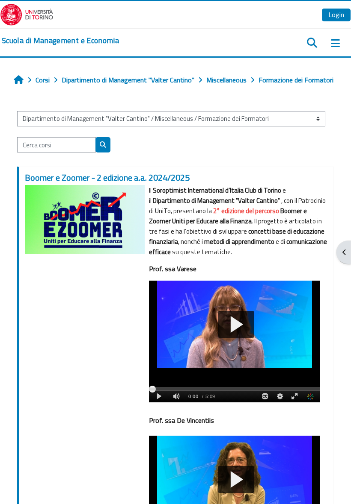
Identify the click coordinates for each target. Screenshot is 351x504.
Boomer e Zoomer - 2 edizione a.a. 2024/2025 (107, 177)
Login (336, 14)
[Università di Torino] (27, 14)
